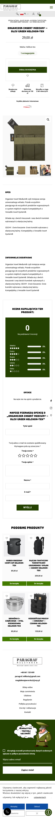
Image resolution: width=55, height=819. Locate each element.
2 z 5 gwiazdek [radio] (23, 455)
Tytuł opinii (27, 426)
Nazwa (27, 480)
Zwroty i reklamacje (27, 708)
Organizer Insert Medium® (16, 199)
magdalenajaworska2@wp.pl (27, 680)
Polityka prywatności (27, 704)
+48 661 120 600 (7, 811)
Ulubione (27, 695)
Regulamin (27, 700)
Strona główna (13, 20)
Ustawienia (13, 813)
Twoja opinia (27, 462)
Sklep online (24, 20)
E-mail (27, 492)
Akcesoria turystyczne (38, 20)
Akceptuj (13, 807)
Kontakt (27, 712)
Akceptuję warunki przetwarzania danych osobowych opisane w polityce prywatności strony (27, 752)
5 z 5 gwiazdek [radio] (35, 455)
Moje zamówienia (27, 691)
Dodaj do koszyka (27, 70)
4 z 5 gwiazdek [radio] (31, 455)
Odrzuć (37, 807)
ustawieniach (40, 797)
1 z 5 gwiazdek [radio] (19, 455)
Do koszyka (14, 584)
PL (25, 14)
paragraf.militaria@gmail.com (27, 676)
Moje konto (33, 14)
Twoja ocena (28, 451)
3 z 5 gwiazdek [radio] (27, 455)
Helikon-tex (30, 47)
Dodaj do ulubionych (28, 76)
